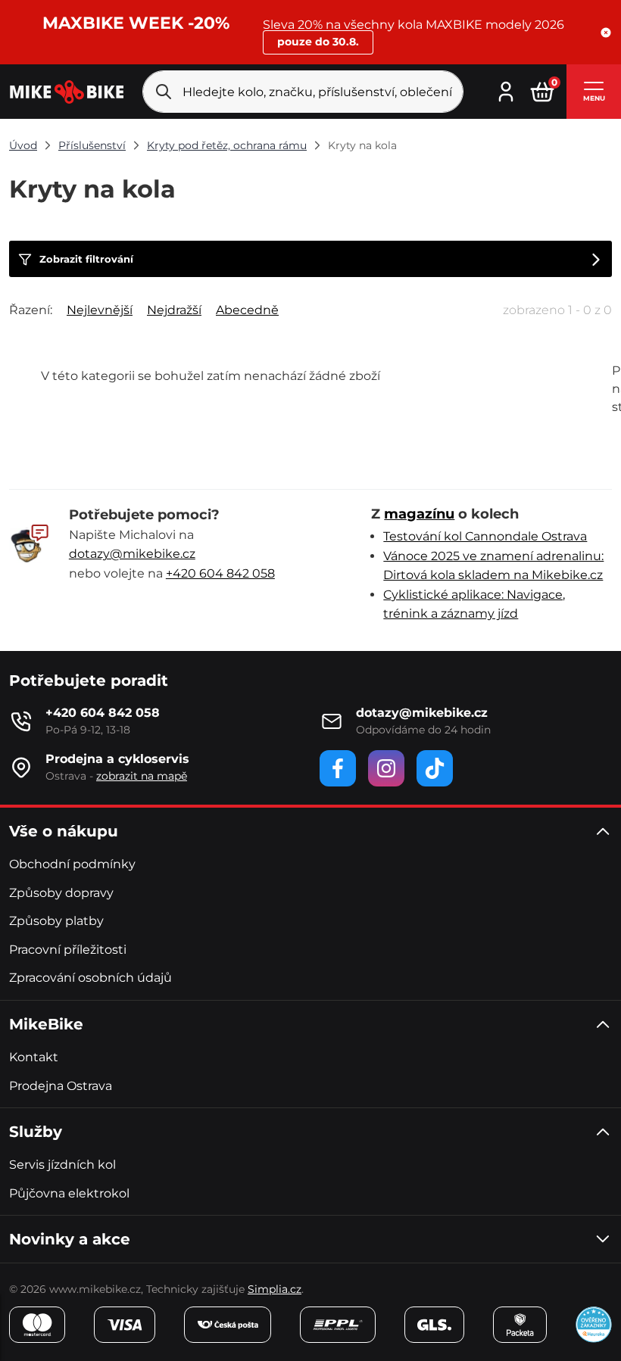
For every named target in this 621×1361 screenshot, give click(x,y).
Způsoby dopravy (61, 893)
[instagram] (386, 768)
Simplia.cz (274, 1289)
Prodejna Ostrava (60, 1086)
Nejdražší (174, 310)
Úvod (23, 145)
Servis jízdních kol (62, 1164)
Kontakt (33, 1057)
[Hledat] (163, 92)
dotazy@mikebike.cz (132, 554)
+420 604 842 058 (220, 573)
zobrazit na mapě (141, 776)
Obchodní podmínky (72, 864)
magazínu (419, 514)
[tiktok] (435, 768)
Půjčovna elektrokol (69, 1193)
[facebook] (338, 768)
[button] (606, 32)
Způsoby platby (56, 921)
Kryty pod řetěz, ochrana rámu (227, 145)
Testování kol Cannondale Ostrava (485, 536)
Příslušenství (92, 145)
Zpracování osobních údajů (90, 977)
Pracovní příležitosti (67, 949)
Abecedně (247, 310)
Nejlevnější (100, 310)
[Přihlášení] (506, 90)
